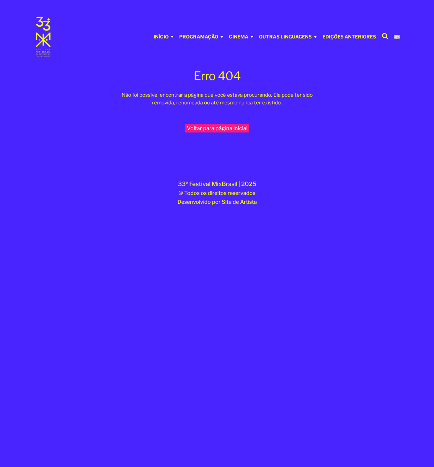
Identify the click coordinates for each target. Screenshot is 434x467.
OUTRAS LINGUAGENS (285, 37)
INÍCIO (161, 37)
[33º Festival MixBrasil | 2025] (68, 37)
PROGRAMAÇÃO (198, 37)
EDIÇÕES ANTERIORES (349, 37)
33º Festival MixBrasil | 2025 (217, 184)
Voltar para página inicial (217, 128)
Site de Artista (239, 202)
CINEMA (238, 37)
